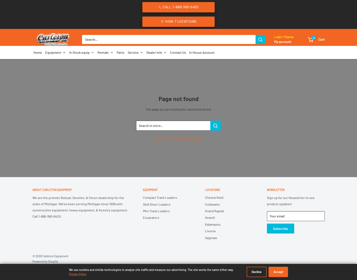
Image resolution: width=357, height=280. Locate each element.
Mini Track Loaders (156, 211)
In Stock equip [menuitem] (79, 52)
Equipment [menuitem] (53, 52)
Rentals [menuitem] (103, 52)
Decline (257, 272)
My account (282, 41)
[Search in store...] (215, 126)
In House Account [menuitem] (202, 52)
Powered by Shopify (45, 261)
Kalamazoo (213, 224)
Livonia (210, 231)
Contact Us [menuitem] (178, 52)
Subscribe (280, 228)
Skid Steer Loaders (156, 204)
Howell (210, 217)
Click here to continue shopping (179, 139)
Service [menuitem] (133, 52)
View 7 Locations (180, 22)
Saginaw (211, 238)
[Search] (261, 39)
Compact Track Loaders (160, 197)
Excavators (151, 217)
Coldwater (212, 204)
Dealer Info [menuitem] (154, 52)
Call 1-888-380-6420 (181, 7)
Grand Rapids (214, 211)
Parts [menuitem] (120, 52)
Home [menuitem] (37, 52)
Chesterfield (214, 197)
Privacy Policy (78, 274)
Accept (278, 272)
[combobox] (169, 39)
